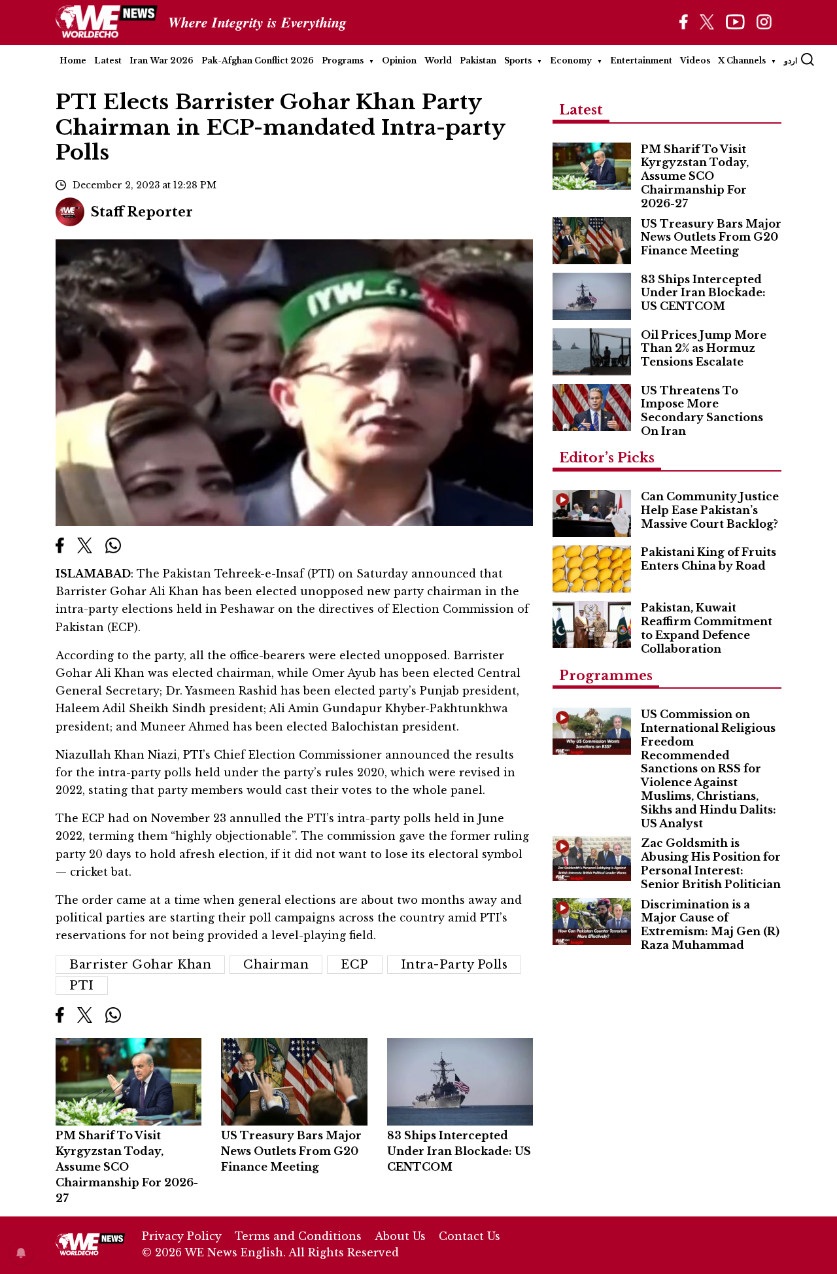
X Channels (742, 60)
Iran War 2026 (161, 60)
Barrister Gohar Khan (140, 964)
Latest (108, 60)
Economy (571, 60)
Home (73, 60)
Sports (518, 60)
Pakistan (478, 60)
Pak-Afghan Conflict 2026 (257, 60)
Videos (695, 60)
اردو (790, 60)
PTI (81, 985)
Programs (343, 60)
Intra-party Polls (454, 964)
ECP (355, 964)
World (438, 60)
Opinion (399, 60)
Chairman (276, 964)
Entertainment (641, 60)
